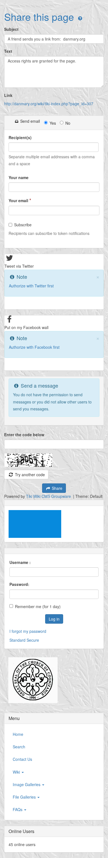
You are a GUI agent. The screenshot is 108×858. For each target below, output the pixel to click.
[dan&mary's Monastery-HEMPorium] (31, 680)
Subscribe (23, 224)
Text (8, 51)
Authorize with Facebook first (34, 347)
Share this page (39, 16)
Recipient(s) (20, 137)
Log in (54, 619)
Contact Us (22, 759)
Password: (19, 584)
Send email (29, 121)
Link (8, 95)
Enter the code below (24, 434)
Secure (33, 640)
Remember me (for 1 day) (38, 606)
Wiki (17, 772)
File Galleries (25, 797)
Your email (20, 200)
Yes (53, 123)
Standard (17, 640)
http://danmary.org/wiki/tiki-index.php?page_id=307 (48, 103)
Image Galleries (27, 784)
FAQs (18, 809)
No (67, 123)
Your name (19, 177)
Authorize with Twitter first (31, 285)
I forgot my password (27, 631)
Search (19, 746)
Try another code (29, 474)
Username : (20, 562)
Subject (11, 29)
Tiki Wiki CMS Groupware (49, 496)
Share (56, 488)
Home (18, 734)
